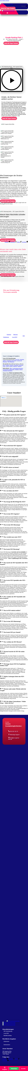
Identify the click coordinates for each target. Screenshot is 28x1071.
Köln (4, 365)
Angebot (4, 1069)
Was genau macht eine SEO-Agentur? (15, 415)
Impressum (6, 1041)
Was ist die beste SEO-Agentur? (13, 445)
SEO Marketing (11, 361)
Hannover (15, 366)
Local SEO (14, 337)
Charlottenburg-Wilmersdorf (8, 369)
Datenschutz (7, 1044)
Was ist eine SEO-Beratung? (12, 525)
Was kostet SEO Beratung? (12, 549)
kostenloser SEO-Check (11, 360)
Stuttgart (11, 365)
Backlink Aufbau (8, 1035)
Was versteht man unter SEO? (12, 537)
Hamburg (9, 334)
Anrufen (23, 1068)
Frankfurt (7, 365)
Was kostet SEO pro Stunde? (12, 632)
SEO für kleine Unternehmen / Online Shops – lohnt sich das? (13, 702)
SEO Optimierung (8, 1031)
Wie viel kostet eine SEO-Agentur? (14, 431)
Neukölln (17, 369)
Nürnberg (19, 366)
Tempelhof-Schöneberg (7, 370)
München (15, 334)
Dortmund (21, 365)
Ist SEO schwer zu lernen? (11, 467)
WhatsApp (14, 1068)
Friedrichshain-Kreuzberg (17, 368)
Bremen (11, 366)
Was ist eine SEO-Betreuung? (12, 621)
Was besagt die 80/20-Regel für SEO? (15, 501)
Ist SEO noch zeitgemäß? (11, 456)
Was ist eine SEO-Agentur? (12, 514)
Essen (4, 366)
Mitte (11, 368)
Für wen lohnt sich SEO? (11, 491)
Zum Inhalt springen (4, 0)
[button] (24, 6)
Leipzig (7, 366)
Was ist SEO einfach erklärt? (12, 610)
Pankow (20, 369)
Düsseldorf (16, 365)
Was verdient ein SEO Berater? (13, 642)
